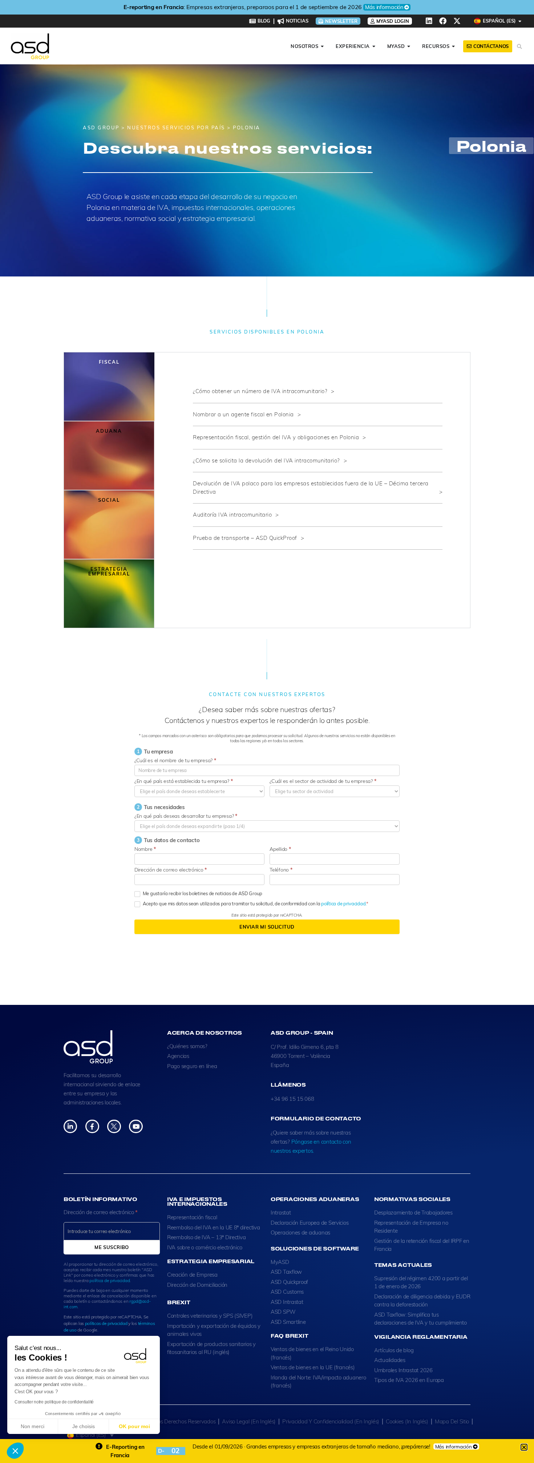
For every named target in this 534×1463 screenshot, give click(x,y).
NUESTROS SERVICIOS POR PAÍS (176, 127)
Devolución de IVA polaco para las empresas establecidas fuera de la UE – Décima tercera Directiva (311, 487)
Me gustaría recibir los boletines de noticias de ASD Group (202, 893)
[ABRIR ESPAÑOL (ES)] (520, 21)
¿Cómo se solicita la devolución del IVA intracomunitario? (266, 460)
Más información (384, 7)
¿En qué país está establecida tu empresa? (183, 781)
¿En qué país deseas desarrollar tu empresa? (185, 816)
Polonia (491, 145)
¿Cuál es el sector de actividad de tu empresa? (323, 781)
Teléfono (281, 869)
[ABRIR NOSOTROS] (322, 46)
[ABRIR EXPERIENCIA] (374, 46)
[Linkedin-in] (70, 1126)
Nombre (145, 849)
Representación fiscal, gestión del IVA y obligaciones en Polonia (276, 437)
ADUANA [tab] (109, 431)
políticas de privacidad (106, 1323)
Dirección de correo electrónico (170, 869)
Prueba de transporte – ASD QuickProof (245, 537)
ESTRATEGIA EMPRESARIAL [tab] (109, 571)
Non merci (32, 1426)
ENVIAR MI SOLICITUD (266, 927)
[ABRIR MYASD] (408, 46)
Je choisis (83, 1426)
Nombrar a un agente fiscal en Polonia (243, 414)
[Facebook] (443, 21)
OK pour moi (134, 1426)
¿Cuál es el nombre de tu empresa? (175, 760)
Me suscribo (111, 1247)
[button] (15, 1450)
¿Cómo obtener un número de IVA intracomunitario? (260, 391)
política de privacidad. (343, 903)
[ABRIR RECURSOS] (453, 46)
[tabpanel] (312, 472)
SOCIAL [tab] (109, 500)
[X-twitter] (457, 21)
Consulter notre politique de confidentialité (54, 1402)
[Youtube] (135, 1126)
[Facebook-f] (92, 1126)
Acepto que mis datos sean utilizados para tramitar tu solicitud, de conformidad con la (254, 903)
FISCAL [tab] (109, 362)
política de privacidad (109, 1280)
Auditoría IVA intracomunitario (232, 514)
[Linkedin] (429, 21)
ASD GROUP (101, 127)
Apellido (280, 849)
